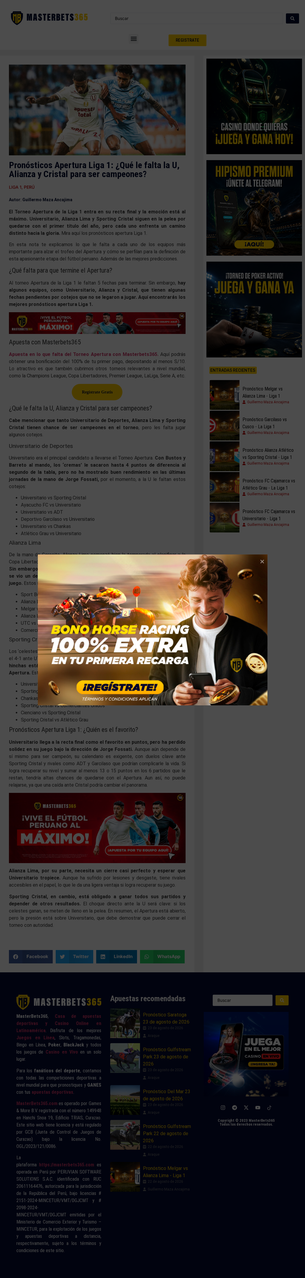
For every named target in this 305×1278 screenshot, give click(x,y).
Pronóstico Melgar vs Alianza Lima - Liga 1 (262, 392)
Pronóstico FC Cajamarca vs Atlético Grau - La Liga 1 (268, 484)
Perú (29, 187)
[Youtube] (258, 1107)
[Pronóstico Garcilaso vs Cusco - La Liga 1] (224, 425)
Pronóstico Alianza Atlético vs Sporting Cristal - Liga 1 (268, 453)
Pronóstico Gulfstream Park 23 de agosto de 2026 (167, 1057)
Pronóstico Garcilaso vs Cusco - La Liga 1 (264, 423)
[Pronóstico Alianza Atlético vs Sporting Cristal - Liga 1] (224, 456)
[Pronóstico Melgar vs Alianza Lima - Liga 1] (224, 395)
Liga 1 (15, 187)
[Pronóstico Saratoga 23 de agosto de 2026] (125, 1023)
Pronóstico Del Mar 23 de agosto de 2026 (166, 1095)
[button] (134, 39)
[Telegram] (235, 1107)
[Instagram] (223, 1107)
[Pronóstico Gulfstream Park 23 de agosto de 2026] (125, 1058)
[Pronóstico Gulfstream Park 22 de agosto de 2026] (125, 1135)
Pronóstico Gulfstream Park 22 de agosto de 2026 (167, 1133)
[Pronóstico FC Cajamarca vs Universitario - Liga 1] (224, 517)
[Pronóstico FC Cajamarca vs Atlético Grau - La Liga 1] (224, 487)
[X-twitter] (246, 1107)
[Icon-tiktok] (269, 1107)
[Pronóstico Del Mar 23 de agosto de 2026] (125, 1100)
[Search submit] (292, 18)
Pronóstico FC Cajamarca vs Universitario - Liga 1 (268, 515)
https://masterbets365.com (66, 1165)
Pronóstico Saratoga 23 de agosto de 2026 (166, 1018)
